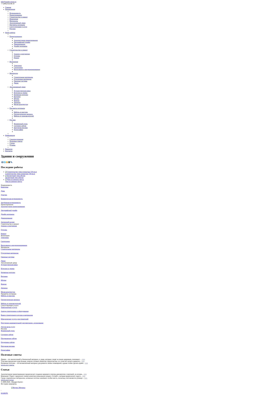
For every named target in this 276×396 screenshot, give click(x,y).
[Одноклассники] (7, 162)
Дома (3, 191)
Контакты (8, 151)
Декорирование (19, 44)
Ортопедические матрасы (23, 114)
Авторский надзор (7, 222)
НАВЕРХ (4, 393)
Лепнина (17, 102)
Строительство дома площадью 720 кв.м (20, 174)
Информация (10, 135)
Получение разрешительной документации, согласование (22, 323)
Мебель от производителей (24, 116)
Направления (10, 9)
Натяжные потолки (21, 95)
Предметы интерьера (17, 25)
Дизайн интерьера (20, 46)
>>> (83, 359)
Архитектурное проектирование (26, 40)
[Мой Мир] (9, 162)
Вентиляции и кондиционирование (27, 69)
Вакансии (8, 149)
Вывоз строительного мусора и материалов (17, 315)
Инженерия (13, 19)
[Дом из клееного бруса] (14, 179)
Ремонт (16, 58)
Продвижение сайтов (9, 338)
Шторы (16, 99)
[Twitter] (5, 162)
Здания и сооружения (22, 54)
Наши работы (10, 33)
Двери (16, 83)
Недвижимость (15, 13)
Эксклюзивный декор (17, 23)
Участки (4, 195)
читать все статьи (7, 380)
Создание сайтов (20, 126)
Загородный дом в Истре (14, 178)
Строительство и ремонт (18, 17)
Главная (8, 7)
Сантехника (18, 67)
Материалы (13, 21)
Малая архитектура (21, 104)
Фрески (16, 100)
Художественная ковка (22, 91)
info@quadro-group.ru (8, 2)
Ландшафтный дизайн (22, 42)
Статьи (12, 143)
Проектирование (15, 15)
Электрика (18, 66)
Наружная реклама (21, 128)
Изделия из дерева (20, 93)
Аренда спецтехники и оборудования (14, 311)
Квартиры (4, 187)
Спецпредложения (16, 139)
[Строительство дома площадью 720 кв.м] (21, 172)
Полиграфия (18, 130)
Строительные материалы (23, 77)
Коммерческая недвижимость (12, 199)
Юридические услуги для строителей (14, 319)
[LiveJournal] (11, 162)
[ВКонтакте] (2, 162)
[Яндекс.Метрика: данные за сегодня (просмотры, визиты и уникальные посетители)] (18, 388)
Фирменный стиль (20, 124)
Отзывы (12, 145)
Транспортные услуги (9, 307)
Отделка (17, 56)
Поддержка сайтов (8, 342)
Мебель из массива (21, 112)
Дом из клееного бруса (13, 181)
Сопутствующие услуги (18, 27)
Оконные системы (20, 81)
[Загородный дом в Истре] (15, 176)
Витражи (17, 97)
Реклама (12, 29)
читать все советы (7, 365)
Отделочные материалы (22, 79)
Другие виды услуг (8, 327)
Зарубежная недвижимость (11, 203)
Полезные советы (15, 141)
